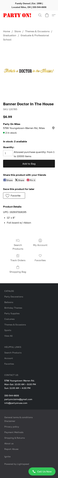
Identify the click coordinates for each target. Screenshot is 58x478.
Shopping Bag (17, 271)
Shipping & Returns (14, 437)
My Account (40, 245)
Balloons (8, 302)
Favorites (40, 260)
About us (8, 443)
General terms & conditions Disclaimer (18, 419)
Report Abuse (11, 449)
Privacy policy (11, 426)
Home (6, 31)
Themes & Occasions (37, 31)
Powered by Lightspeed (16, 464)
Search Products (18, 246)
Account (8, 358)
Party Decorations (13, 296)
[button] (29, 471)
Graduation (9, 35)
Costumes (9, 319)
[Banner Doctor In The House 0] (29, 71)
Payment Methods (13, 432)
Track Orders (17, 260)
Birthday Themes (13, 307)
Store (17, 31)
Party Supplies (11, 313)
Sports (7, 330)
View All (8, 335)
